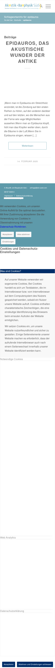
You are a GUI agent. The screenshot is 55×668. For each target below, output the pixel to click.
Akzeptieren (7, 234)
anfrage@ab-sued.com (38, 187)
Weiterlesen (27, 145)
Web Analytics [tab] (8, 537)
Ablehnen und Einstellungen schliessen (34, 664)
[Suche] (39, 6)
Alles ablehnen (23, 234)
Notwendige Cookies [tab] (11, 359)
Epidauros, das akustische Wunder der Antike (27, 52)
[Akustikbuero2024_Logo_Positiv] (23, 6)
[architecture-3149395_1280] (25, 86)
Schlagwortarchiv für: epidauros (21, 17)
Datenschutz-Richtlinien (13, 226)
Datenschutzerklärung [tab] (12, 611)
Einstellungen (8, 241)
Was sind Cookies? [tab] (10, 271)
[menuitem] (39, 6)
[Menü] (46, 6)
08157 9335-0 (9, 192)
